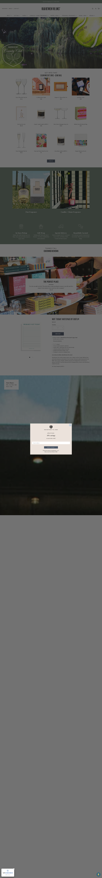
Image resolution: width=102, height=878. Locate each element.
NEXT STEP (51, 447)
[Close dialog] (70, 425)
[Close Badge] (14, 869)
